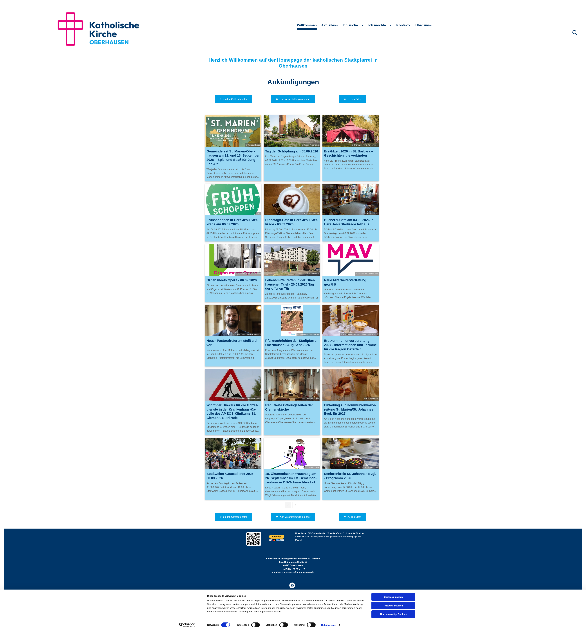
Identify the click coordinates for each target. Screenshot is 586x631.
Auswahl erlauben (393, 605)
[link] (329, 26)
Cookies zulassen (393, 597)
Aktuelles (328, 25)
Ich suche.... (352, 25)
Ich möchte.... (378, 25)
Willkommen (307, 25)
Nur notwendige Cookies (393, 614)
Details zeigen (328, 625)
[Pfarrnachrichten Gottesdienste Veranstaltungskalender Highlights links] (337, 26)
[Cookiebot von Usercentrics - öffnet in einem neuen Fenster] (187, 625)
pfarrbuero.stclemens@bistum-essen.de (293, 572)
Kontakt (402, 25)
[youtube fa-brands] (292, 585)
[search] (574, 32)
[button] (233, 99)
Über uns (422, 25)
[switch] (255, 624)
